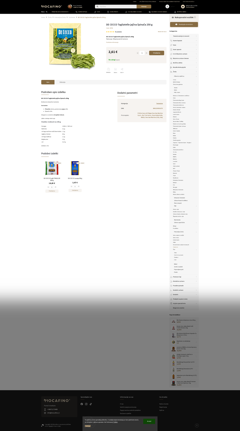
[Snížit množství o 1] (48, 187)
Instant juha (176, 240)
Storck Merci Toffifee (178, 121)
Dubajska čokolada (178, 180)
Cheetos (176, 257)
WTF (174, 168)
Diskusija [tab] (62, 82)
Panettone (175, 178)
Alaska (175, 88)
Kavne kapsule (177, 41)
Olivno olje (176, 209)
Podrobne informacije (112, 42)
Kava (174, 45)
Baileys (175, 182)
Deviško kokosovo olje (179, 212)
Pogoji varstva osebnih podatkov (169, 1)
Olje (175, 206)
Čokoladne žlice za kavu (179, 103)
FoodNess (175, 228)
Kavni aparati (177, 49)
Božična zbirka (177, 63)
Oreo (174, 98)
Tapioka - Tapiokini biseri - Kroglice (182, 142)
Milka (174, 192)
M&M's (174, 157)
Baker (175, 264)
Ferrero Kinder (176, 110)
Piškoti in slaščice (179, 76)
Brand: (162, 31)
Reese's (175, 117)
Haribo (175, 138)
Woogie (175, 187)
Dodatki (175, 295)
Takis (175, 253)
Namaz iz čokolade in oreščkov (181, 95)
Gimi (174, 164)
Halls (174, 147)
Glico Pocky (176, 119)
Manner (175, 173)
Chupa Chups (176, 171)
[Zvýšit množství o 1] (55, 187)
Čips (174, 249)
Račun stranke (163, 404)
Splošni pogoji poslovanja (148, 1)
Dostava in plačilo (188, 1)
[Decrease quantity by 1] (137, 53)
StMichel (175, 128)
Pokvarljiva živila (178, 232)
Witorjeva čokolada (178, 190)
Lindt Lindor (176, 114)
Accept (149, 421)
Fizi (174, 185)
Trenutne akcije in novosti (181, 36)
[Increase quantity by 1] (146, 53)
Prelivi (176, 272)
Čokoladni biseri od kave (179, 126)
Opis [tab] (47, 82)
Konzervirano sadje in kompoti (181, 245)
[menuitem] (62, 12)
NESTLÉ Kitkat (176, 82)
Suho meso (176, 237)
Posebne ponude (178, 286)
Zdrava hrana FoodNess (181, 201)
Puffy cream (177, 92)
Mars (174, 133)
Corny (174, 80)
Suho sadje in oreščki (178, 235)
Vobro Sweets (176, 131)
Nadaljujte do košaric (186, 24)
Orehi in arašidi (178, 267)
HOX (59, 426)
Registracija (163, 407)
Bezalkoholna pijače (179, 67)
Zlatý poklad (176, 166)
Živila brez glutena (178, 84)
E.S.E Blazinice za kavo (180, 54)
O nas (134, 1)
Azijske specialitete (179, 303)
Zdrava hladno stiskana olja (180, 214)
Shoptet (51, 426)
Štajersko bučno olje (178, 216)
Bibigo (174, 226)
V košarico (156, 53)
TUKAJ (115, 422)
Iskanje (144, 6)
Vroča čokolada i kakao (179, 107)
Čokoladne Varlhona (178, 105)
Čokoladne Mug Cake (178, 100)
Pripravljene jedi (178, 269)
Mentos (175, 159)
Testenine (175, 247)
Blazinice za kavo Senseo (181, 58)
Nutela (174, 154)
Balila (175, 90)
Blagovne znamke (178, 308)
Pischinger (175, 145)
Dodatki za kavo (178, 290)
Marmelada (177, 220)
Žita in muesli (178, 203)
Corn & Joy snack (178, 255)
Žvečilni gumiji (177, 140)
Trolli (174, 175)
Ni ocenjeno (118, 31)
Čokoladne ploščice (178, 150)
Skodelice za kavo (178, 281)
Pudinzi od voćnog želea (179, 124)
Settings (88, 426)
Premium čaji (177, 277)
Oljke (174, 242)
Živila (175, 72)
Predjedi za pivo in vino (180, 299)
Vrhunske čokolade (179, 198)
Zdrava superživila (179, 223)
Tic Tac (175, 152)
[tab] (73, 122)
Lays (175, 260)
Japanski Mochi (177, 112)
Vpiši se (161, 410)
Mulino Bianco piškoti (178, 194)
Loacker (175, 161)
